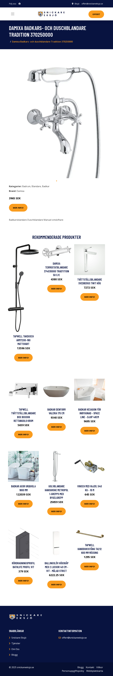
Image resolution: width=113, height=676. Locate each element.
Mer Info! (18, 207)
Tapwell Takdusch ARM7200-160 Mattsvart (23, 340)
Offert (96, 14)
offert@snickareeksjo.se (92, 3)
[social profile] (20, 3)
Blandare (36, 186)
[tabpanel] (56, 114)
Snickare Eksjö (18, 637)
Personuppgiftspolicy (73, 670)
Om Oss (15, 649)
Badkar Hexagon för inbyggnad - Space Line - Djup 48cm (89, 413)
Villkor (99, 667)
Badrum (26, 186)
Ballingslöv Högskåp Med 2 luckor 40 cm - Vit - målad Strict (56, 566)
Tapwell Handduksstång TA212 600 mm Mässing (90, 548)
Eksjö (77, 3)
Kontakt (90, 667)
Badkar (45, 186)
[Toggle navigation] (12, 14)
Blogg (14, 654)
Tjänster (15, 643)
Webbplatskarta (94, 670)
